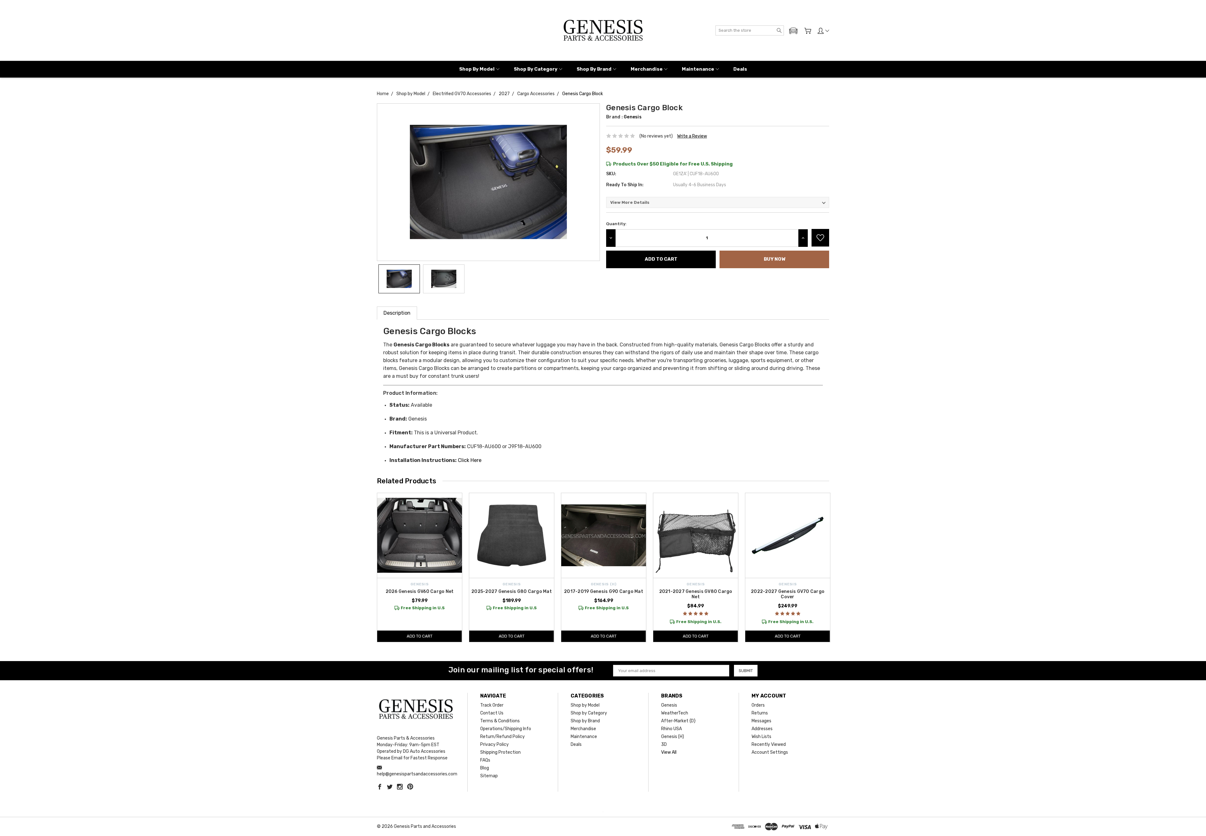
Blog (484, 768)
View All (668, 752)
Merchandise (647, 69)
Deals (740, 69)
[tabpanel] (420, 567)
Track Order (491, 705)
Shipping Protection (500, 752)
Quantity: (616, 223)
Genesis (669, 705)
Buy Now (774, 259)
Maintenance (698, 69)
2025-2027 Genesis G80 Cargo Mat (511, 591)
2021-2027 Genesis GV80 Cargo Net (695, 594)
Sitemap (489, 776)
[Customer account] (823, 31)
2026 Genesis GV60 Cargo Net (420, 591)
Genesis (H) (672, 736)
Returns (760, 713)
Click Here (469, 460)
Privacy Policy (494, 744)
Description (396, 313)
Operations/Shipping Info (505, 728)
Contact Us (491, 713)
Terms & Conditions (500, 721)
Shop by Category (535, 69)
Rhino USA (671, 728)
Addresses (762, 728)
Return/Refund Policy (502, 736)
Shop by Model (477, 69)
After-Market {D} (678, 721)
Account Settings (770, 752)
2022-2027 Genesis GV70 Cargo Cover (787, 594)
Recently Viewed (769, 744)
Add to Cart (419, 636)
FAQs (485, 760)
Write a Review (692, 136)
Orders (758, 705)
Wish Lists (761, 736)
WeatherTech (674, 713)
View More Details (629, 202)
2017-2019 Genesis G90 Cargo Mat (603, 591)
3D (664, 744)
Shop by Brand (594, 69)
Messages (761, 721)
